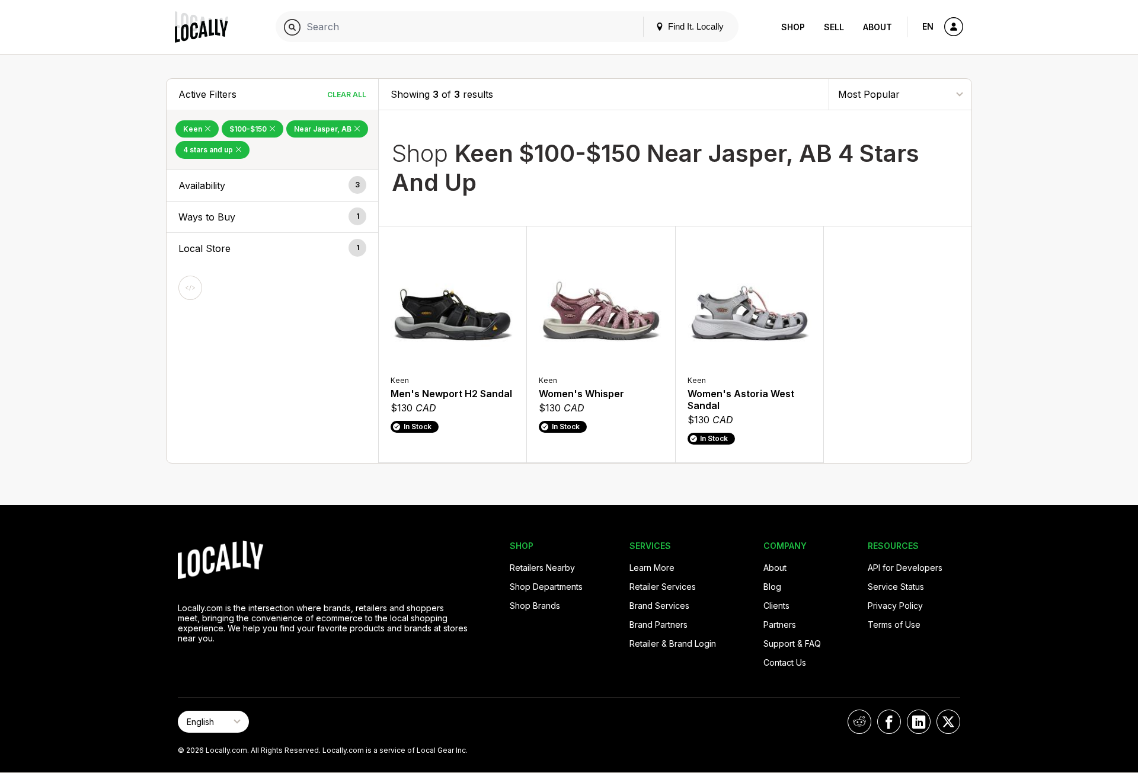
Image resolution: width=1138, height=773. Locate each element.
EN (928, 26)
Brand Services (659, 605)
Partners (779, 624)
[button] (272, 185)
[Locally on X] (948, 722)
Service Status (896, 587)
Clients (776, 605)
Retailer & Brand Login (672, 643)
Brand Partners (658, 624)
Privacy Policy (895, 605)
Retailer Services (662, 587)
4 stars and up (209, 149)
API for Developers (905, 568)
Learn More (652, 568)
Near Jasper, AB (323, 128)
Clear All (346, 94)
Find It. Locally (695, 26)
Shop (793, 27)
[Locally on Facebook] (889, 722)
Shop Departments (546, 587)
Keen (193, 128)
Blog (772, 587)
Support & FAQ (792, 643)
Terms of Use (894, 624)
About (877, 27)
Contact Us (784, 662)
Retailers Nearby (542, 568)
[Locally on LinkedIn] (919, 722)
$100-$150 (248, 128)
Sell (834, 27)
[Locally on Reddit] (859, 722)
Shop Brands (535, 605)
